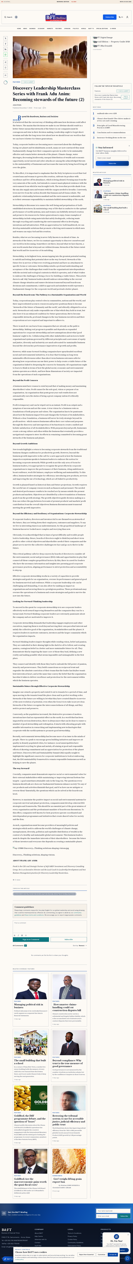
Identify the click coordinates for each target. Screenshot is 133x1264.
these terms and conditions (34, 915)
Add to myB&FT (28, 82)
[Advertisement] (112, 65)
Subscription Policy (74, 1246)
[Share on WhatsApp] (5, 55)
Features (16, 82)
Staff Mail (38, 1246)
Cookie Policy (72, 1239)
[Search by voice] (16, 17)
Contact (37, 1242)
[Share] (5, 62)
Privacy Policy (72, 1236)
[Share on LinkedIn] (5, 49)
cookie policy (19, 1259)
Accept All (112, 1254)
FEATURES (58, 28)
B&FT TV (91, 28)
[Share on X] (5, 38)
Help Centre (39, 1236)
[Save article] (5, 68)
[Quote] (22, 935)
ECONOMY (41, 28)
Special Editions (102, 28)
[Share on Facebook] (5, 44)
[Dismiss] (129, 146)
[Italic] (18, 935)
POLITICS (76, 28)
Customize (101, 1254)
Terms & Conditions (74, 1233)
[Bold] (14, 935)
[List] (25, 935)
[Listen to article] (5, 75)
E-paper (113, 28)
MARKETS (50, 28)
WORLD (83, 28)
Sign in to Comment (31, 939)
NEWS (25, 28)
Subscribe (110, 17)
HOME (19, 28)
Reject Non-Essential (86, 1254)
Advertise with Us (41, 1239)
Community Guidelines (75, 1242)
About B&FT (39, 1233)
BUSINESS (32, 28)
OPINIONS (67, 28)
